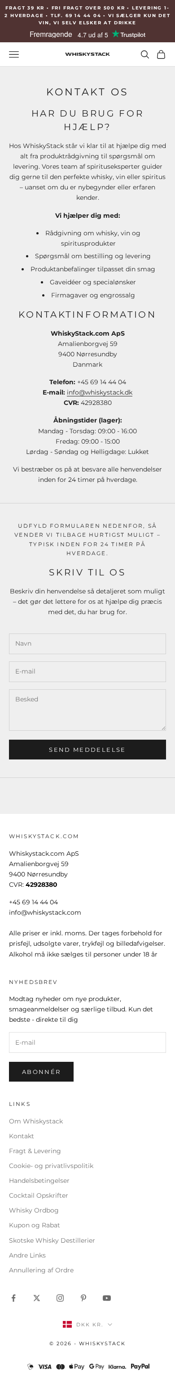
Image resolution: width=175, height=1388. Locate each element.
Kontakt (21, 1136)
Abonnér (41, 1071)
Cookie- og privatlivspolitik (51, 1166)
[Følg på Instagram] (60, 1298)
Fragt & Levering (35, 1151)
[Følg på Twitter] (36, 1298)
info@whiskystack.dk (99, 392)
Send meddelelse (87, 749)
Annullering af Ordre (41, 1270)
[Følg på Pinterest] (83, 1298)
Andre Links (27, 1255)
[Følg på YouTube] (106, 1298)
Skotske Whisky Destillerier (52, 1240)
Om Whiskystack (36, 1121)
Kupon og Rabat (34, 1225)
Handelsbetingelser (39, 1181)
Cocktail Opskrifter (38, 1195)
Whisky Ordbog (34, 1210)
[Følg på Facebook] (13, 1298)
